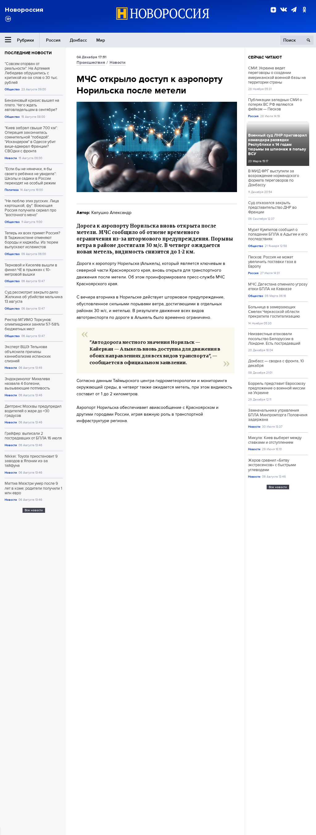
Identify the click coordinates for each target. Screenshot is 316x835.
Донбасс (78, 40)
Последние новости (28, 53)
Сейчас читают (265, 57)
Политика (12, 189)
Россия (53, 40)
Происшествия (91, 62)
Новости (11, 158)
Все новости (34, 510)
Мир (100, 40)
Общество (12, 89)
